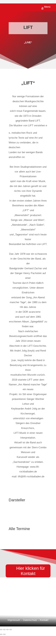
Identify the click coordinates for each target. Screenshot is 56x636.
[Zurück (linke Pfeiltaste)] (1, 634)
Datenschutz (30, 620)
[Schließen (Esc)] (10, 629)
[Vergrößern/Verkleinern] (1, 629)
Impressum (14, 620)
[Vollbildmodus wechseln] (4, 629)
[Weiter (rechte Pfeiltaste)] (4, 634)
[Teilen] (7, 629)
